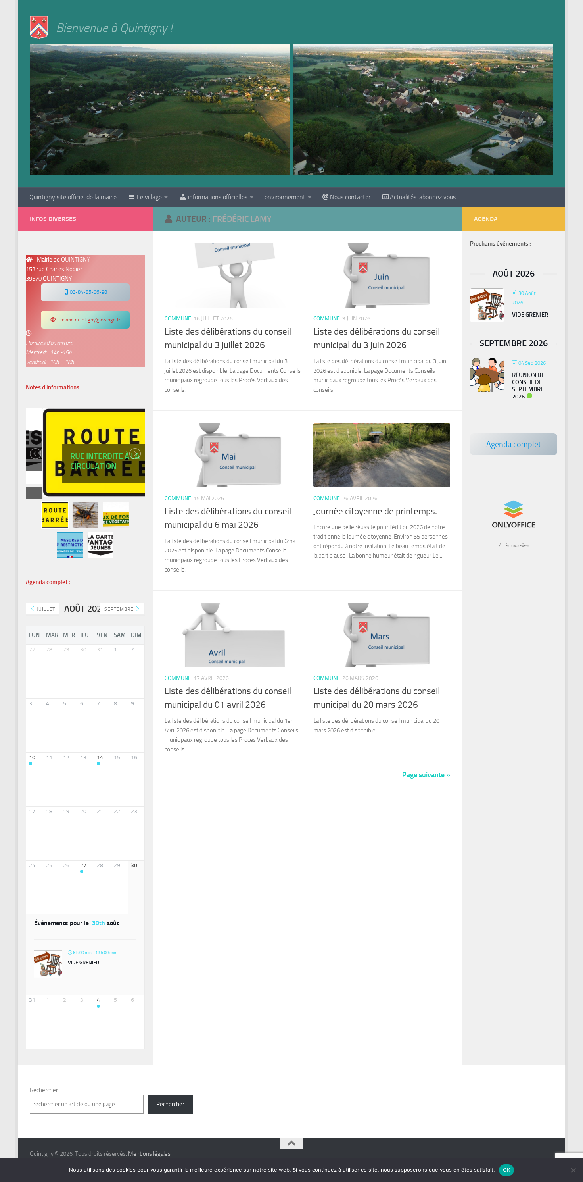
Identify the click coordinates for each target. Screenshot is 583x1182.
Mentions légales (149, 1153)
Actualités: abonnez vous (423, 197)
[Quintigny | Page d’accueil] (39, 28)
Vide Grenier (83, 962)
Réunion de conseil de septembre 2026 (528, 386)
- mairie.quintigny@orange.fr (88, 320)
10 (32, 758)
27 (83, 865)
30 (134, 865)
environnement (285, 197)
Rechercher (44, 1089)
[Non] (573, 1170)
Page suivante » (426, 774)
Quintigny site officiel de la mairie (73, 197)
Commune (178, 318)
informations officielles (217, 197)
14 (100, 758)
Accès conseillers (514, 545)
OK (506, 1170)
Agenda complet (513, 444)
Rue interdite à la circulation (88, 461)
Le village (149, 197)
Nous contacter (350, 197)
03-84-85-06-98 (88, 292)
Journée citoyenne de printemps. (375, 511)
